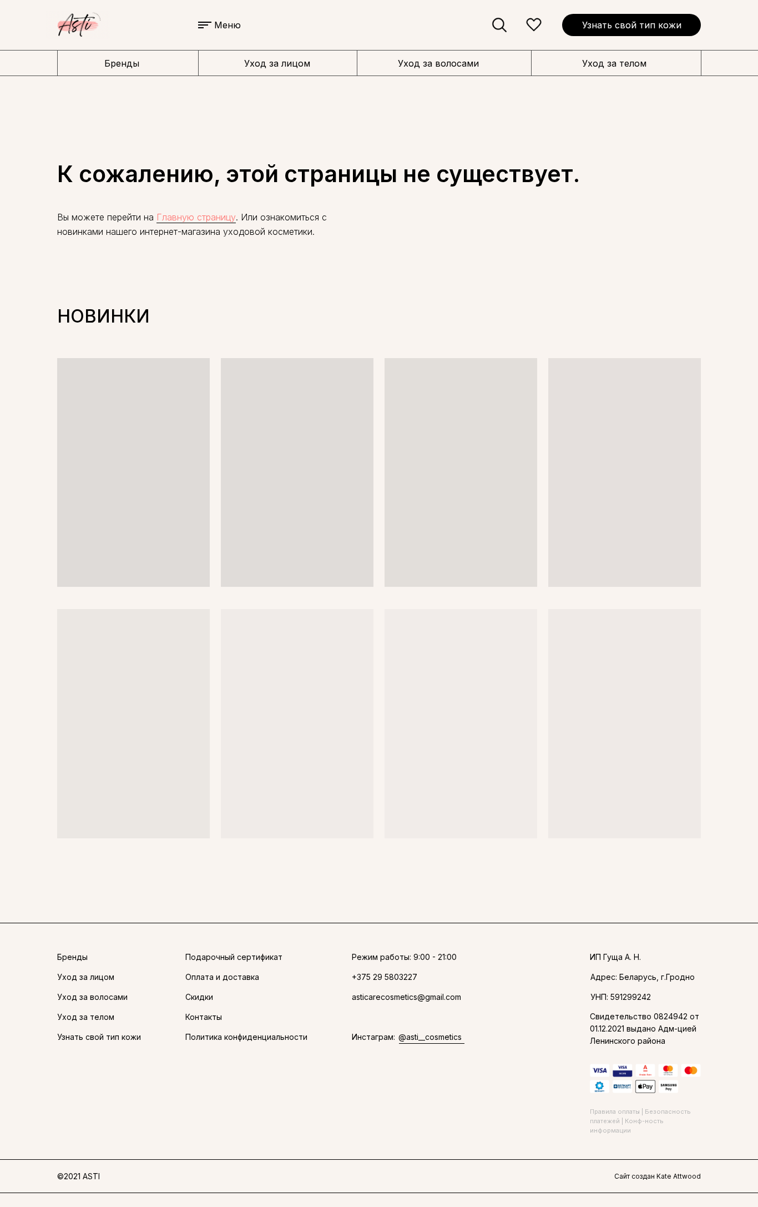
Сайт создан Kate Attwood (657, 1176)
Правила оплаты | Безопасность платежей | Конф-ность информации (640, 1121)
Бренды (121, 63)
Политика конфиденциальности (246, 1037)
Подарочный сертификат (233, 957)
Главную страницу (196, 217)
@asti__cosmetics (430, 1037)
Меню (227, 25)
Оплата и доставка (222, 977)
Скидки (199, 997)
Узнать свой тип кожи (631, 25)
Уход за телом (614, 63)
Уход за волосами (438, 63)
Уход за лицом (277, 63)
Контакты (203, 1017)
